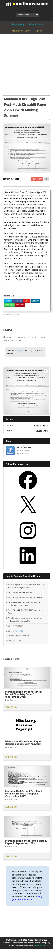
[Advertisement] (26, 68)
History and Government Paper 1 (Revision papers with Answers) (24, 742)
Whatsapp (9, 304)
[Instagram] (28, 540)
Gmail (26, 301)
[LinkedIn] (28, 565)
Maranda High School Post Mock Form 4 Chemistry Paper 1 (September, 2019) (23, 694)
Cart (22, 30)
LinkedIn (35, 301)
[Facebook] (28, 490)
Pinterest (20, 304)
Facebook (18, 301)
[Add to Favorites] (46, 179)
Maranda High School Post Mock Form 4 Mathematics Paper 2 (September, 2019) (23, 794)
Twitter (8, 301)
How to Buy (18, 24)
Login (30, 350)
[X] (28, 515)
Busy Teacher (24, 447)
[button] (45, 371)
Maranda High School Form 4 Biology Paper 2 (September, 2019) (26, 842)
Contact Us (40, 945)
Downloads (18, 630)
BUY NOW (37, 179)
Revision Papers (12, 314)
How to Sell (35, 24)
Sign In (38, 30)
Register (21, 350)
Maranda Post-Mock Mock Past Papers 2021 (30, 321)
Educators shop (12, 747)
